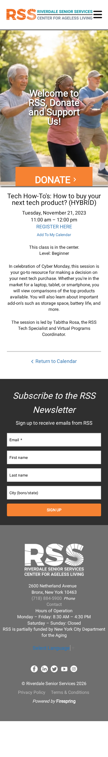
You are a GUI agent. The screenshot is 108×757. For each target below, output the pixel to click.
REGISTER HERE (54, 226)
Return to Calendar (56, 361)
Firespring (66, 701)
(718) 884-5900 (47, 598)
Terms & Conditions (70, 692)
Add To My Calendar (54, 234)
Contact (54, 604)
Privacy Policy (31, 692)
